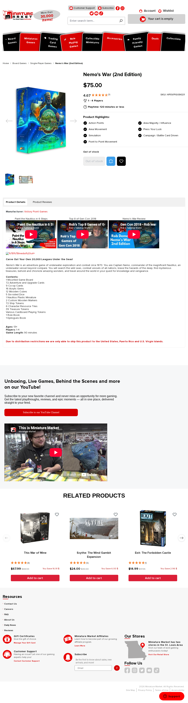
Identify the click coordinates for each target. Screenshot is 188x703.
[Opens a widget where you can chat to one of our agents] (171, 696)
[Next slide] (181, 538)
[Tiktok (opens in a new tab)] (101, 13)
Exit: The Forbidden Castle (153, 553)
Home (6, 63)
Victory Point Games (36, 211)
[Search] (121, 21)
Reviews (8, 630)
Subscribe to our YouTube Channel (41, 412)
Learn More (80, 646)
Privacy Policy (145, 690)
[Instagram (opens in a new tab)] (122, 8)
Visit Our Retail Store (158, 654)
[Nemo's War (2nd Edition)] (41, 120)
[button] (101, 94)
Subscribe (108, 8)
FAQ (6, 614)
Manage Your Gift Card (24, 643)
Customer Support (84, 8)
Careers (8, 609)
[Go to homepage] (18, 15)
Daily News (10, 625)
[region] (41, 129)
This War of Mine (35, 553)
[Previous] (6, 121)
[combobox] (92, 21)
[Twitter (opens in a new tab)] (92, 13)
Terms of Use (161, 690)
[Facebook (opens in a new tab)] (118, 8)
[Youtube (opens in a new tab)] (96, 13)
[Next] (70, 121)
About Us (9, 619)
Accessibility (177, 690)
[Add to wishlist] (121, 161)
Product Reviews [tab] (42, 202)
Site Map (130, 690)
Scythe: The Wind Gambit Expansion (94, 555)
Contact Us (10, 603)
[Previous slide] (6, 538)
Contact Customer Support (27, 661)
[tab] (15, 202)
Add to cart (35, 578)
